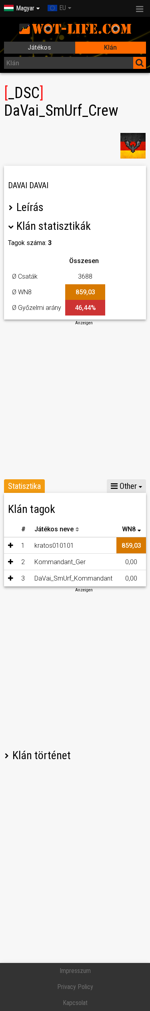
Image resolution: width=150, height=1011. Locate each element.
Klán (110, 47)
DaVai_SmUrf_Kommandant (73, 578)
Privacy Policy (75, 987)
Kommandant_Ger (60, 562)
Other (127, 486)
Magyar (25, 8)
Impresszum (75, 971)
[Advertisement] (75, 401)
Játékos (39, 47)
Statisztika (24, 486)
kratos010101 (54, 545)
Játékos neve (54, 529)
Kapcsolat (75, 1003)
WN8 (129, 529)
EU (62, 8)
